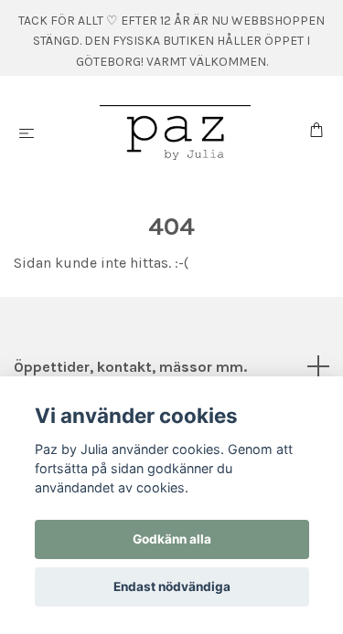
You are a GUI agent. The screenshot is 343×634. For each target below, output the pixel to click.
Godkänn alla (172, 539)
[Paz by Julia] (175, 132)
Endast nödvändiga (171, 586)
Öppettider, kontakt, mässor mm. (130, 366)
